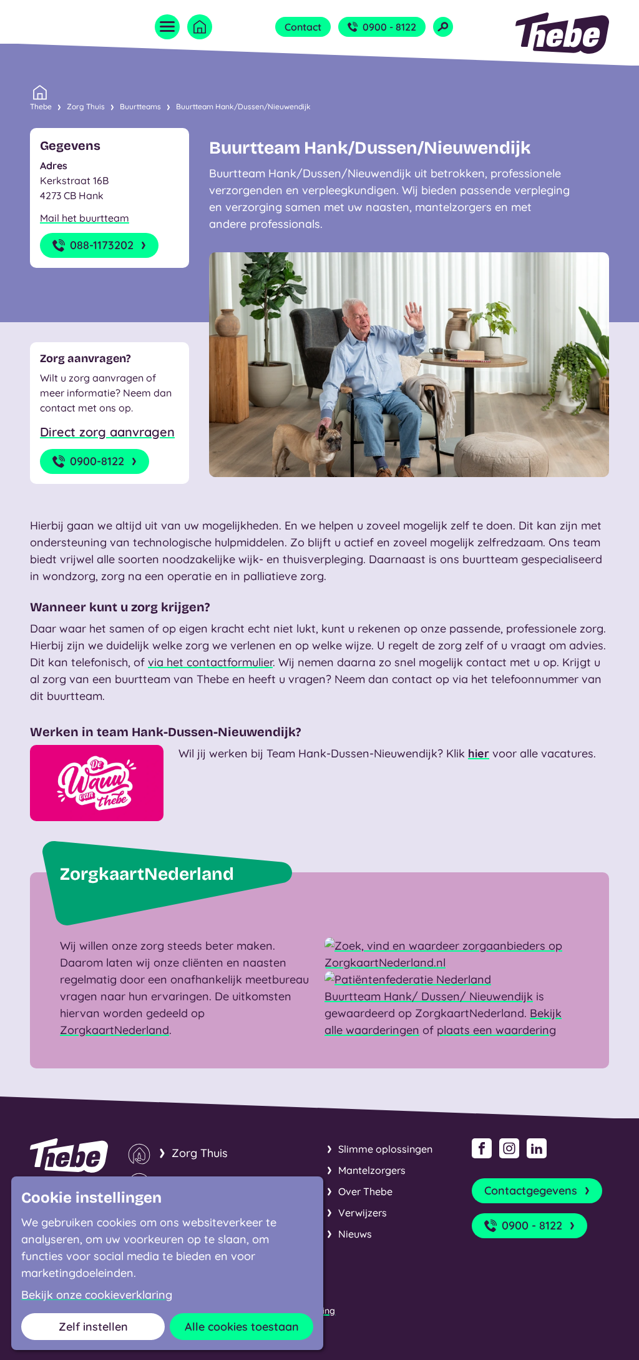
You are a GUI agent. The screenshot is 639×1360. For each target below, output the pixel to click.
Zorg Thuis (86, 106)
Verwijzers (362, 1212)
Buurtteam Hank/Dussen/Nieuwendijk (243, 106)
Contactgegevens (530, 1190)
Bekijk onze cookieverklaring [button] (96, 1295)
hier (478, 753)
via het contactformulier (210, 662)
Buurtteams (140, 106)
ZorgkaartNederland (114, 1030)
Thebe (41, 106)
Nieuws (355, 1234)
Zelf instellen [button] (93, 1326)
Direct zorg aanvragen (107, 432)
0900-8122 (97, 461)
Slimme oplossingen (385, 1149)
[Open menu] (167, 26)
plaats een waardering (496, 1030)
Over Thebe (365, 1191)
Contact (303, 27)
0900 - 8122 (389, 27)
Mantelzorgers (372, 1170)
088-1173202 (102, 245)
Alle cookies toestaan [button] (242, 1326)
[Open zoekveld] (443, 27)
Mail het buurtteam (84, 218)
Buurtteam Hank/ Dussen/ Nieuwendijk (428, 996)
